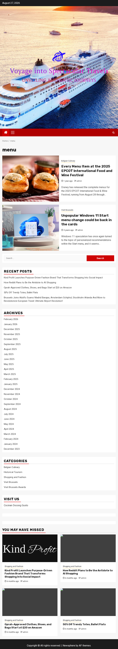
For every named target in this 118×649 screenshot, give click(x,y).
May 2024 (9, 424)
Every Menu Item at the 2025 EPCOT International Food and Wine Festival (86, 170)
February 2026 (11, 319)
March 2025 (10, 374)
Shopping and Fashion (15, 477)
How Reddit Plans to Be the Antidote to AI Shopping (30, 282)
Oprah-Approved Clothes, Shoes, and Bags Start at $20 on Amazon (38, 287)
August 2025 (10, 349)
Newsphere (69, 645)
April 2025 (9, 369)
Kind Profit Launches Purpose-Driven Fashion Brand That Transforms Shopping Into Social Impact (53, 277)
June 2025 (9, 359)
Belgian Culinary (68, 161)
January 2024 (10, 444)
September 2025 (12, 344)
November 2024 (12, 394)
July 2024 (8, 414)
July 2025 (8, 354)
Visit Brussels (67, 210)
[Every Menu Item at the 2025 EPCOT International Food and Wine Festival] (30, 179)
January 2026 (10, 324)
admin (79, 181)
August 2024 (10, 409)
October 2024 (11, 399)
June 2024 (9, 419)
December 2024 (12, 389)
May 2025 (9, 364)
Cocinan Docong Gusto (16, 505)
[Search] (113, 133)
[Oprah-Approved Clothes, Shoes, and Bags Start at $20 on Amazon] (29, 602)
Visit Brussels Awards (15, 487)
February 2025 (11, 379)
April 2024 (9, 429)
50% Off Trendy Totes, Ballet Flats (21, 292)
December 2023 (12, 449)
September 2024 (12, 404)
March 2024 (10, 434)
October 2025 (11, 339)
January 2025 (10, 384)
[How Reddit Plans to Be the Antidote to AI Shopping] (88, 548)
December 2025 (12, 329)
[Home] (6, 133)
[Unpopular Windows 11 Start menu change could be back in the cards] (30, 228)
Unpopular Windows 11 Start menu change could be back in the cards (86, 219)
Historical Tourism (13, 472)
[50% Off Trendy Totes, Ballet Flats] (88, 602)
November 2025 (12, 334)
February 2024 (11, 439)
